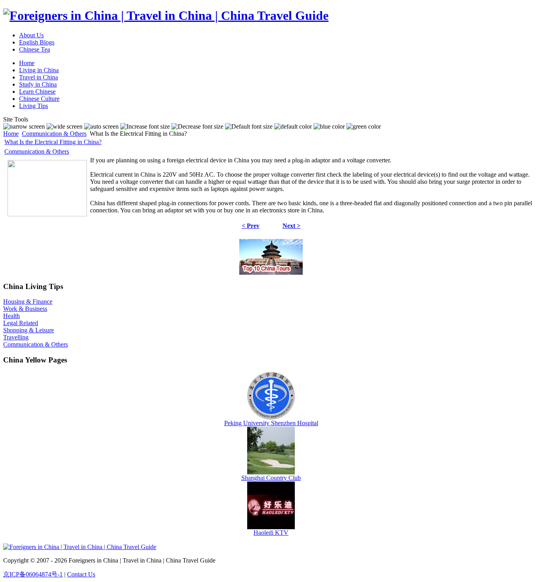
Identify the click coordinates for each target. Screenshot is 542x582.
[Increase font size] (145, 126)
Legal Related (20, 323)
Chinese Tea (34, 49)
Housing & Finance (27, 301)
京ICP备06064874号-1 (33, 574)
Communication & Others (54, 133)
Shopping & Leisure (28, 330)
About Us (31, 35)
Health (11, 315)
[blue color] (329, 126)
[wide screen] (64, 126)
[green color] (363, 126)
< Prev (250, 225)
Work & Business (25, 308)
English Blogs (36, 42)
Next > (291, 225)
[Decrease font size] (197, 126)
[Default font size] (249, 126)
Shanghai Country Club (271, 477)
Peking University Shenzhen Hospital (271, 423)
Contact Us (81, 574)
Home (11, 133)
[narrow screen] (24, 126)
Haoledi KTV (271, 532)
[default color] (293, 126)
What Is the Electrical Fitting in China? (53, 142)
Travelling (16, 337)
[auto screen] (101, 126)
